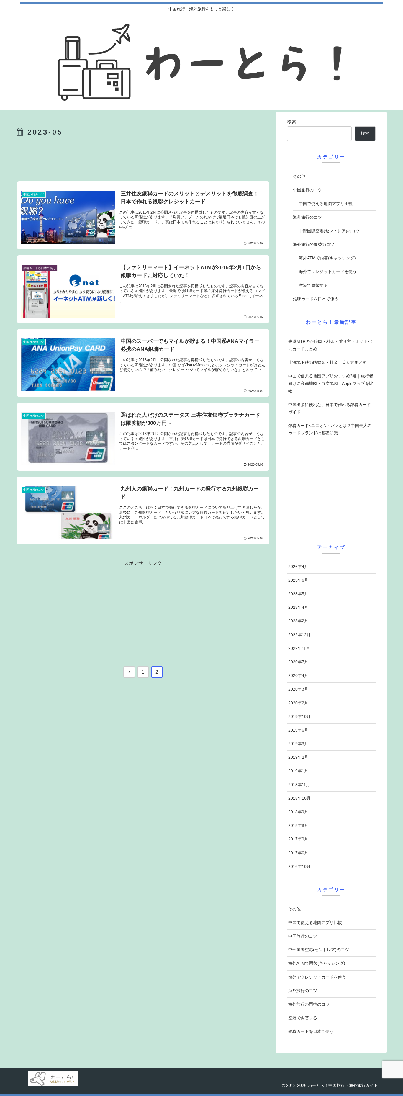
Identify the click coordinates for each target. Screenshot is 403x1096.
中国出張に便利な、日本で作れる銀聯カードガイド (329, 408)
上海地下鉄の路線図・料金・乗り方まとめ (327, 362)
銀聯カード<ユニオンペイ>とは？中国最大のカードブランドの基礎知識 (329, 429)
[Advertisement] (143, 159)
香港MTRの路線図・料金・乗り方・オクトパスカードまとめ (330, 345)
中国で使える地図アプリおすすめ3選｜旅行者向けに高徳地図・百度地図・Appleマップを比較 (330, 383)
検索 (291, 121)
